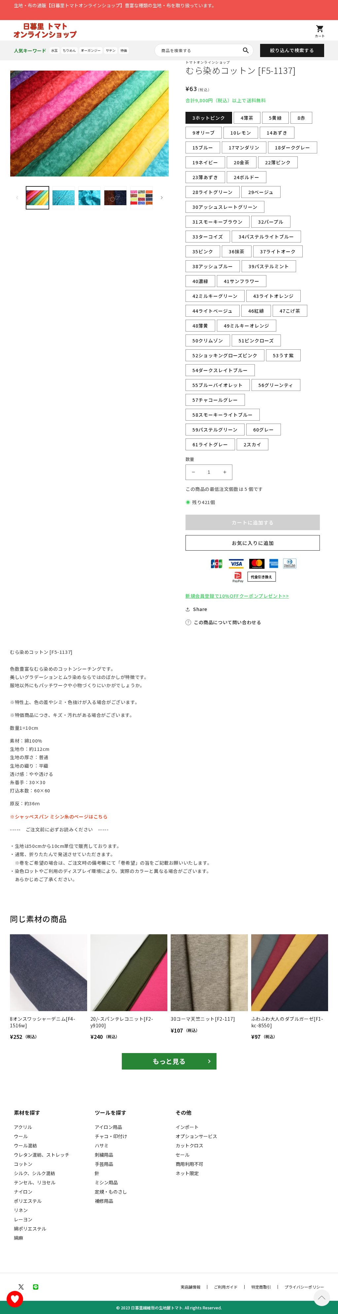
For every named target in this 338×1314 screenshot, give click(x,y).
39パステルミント (269, 266)
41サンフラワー (241, 281)
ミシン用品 (106, 1182)
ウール (21, 1136)
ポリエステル (28, 1201)
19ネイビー (205, 162)
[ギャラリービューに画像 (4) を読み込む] (115, 197)
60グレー (263, 429)
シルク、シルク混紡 (34, 1173)
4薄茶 (247, 117)
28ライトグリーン (212, 192)
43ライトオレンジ (273, 296)
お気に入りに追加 (253, 542)
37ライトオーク (278, 251)
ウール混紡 (25, 1145)
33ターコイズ (207, 236)
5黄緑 (275, 117)
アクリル (23, 1127)
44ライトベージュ (212, 310)
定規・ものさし (111, 1191)
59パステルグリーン (215, 429)
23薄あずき (205, 177)
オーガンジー (91, 50)
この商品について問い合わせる (227, 622)
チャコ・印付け (111, 1136)
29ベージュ (261, 192)
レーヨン (23, 1219)
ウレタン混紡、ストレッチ (41, 1154)
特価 (123, 50)
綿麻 (18, 1237)
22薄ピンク (278, 162)
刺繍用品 (104, 1154)
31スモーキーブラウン (217, 221)
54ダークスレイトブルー (220, 370)
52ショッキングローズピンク (224, 355)
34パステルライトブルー (266, 236)
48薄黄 (200, 325)
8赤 (301, 117)
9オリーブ (203, 132)
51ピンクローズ (256, 340)
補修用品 (104, 1201)
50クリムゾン (207, 340)
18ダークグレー (292, 147)
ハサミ (102, 1145)
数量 (190, 459)
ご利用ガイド (226, 1287)
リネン (21, 1210)
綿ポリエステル (30, 1228)
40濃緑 (200, 281)
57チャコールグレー (215, 400)
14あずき (277, 132)
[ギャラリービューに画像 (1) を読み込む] (37, 197)
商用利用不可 (189, 1164)
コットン (23, 1164)
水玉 (54, 50)
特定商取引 (261, 1287)
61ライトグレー (210, 444)
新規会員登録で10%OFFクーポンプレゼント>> (237, 596)
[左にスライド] (17, 197)
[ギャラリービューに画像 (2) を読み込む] (63, 197)
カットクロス (189, 1145)
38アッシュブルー (212, 266)
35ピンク (202, 251)
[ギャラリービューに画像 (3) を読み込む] (89, 197)
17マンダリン (244, 147)
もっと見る (169, 1061)
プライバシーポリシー (304, 1287)
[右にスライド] (161, 197)
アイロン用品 (108, 1127)
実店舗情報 (190, 1287)
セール (182, 1154)
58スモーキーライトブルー (222, 414)
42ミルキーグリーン (215, 296)
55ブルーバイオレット (217, 385)
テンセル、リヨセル (34, 1182)
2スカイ (252, 444)
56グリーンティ (275, 385)
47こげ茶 (290, 310)
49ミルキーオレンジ (246, 325)
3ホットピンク (208, 117)
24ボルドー (246, 177)
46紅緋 (256, 310)
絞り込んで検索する (292, 50)
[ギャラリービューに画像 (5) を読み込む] (141, 197)
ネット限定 (187, 1173)
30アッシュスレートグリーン (224, 207)
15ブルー (202, 147)
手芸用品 (104, 1164)
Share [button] (200, 609)
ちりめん (69, 50)
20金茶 (242, 162)
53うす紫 (283, 355)
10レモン (240, 132)
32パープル (271, 221)
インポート (187, 1127)
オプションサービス (196, 1136)
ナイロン (23, 1191)
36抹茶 (237, 251)
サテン (111, 50)
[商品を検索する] (246, 50)
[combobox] (204, 50)
